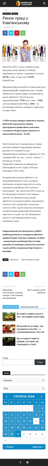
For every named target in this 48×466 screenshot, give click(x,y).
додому (5, 9)
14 (30, 421)
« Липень (9, 447)
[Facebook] (5, 33)
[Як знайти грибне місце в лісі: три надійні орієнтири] (9, 316)
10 (6, 421)
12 (18, 421)
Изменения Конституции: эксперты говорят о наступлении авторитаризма (13, 294)
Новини (14, 14)
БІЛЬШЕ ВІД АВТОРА (29, 307)
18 (12, 427)
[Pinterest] (16, 33)
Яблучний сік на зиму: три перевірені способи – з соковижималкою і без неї (30, 329)
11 (12, 421)
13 (24, 421)
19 (18, 427)
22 (36, 427)
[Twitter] (11, 33)
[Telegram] (27, 462)
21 (30, 427)
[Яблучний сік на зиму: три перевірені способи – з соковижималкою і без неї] (9, 329)
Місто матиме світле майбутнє (36, 291)
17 (6, 427)
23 (42, 427)
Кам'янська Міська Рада (30, 260)
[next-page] (8, 351)
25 (12, 434)
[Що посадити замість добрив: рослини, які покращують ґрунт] (9, 341)
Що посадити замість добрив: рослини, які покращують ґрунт (28, 341)
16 (42, 421)
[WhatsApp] (22, 33)
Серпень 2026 (24, 396)
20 (24, 427)
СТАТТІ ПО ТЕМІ (10, 307)
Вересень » (38, 447)
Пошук (5, 358)
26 (18, 434)
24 (6, 434)
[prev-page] (4, 351)
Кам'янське (15, 9)
